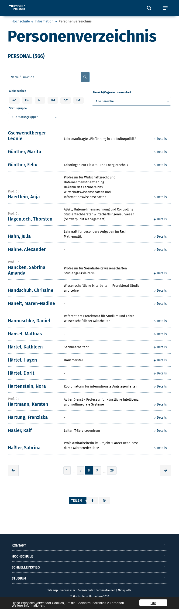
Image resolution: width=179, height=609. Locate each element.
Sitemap (53, 590)
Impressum (67, 590)
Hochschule (20, 21)
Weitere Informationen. (28, 605)
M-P (53, 100)
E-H (27, 100)
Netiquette (124, 590)
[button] (92, 500)
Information (44, 21)
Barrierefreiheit (105, 590)
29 (112, 470)
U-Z (78, 100)
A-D (14, 100)
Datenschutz (85, 590)
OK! (153, 602)
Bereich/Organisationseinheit (112, 92)
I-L (39, 100)
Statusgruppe (18, 108)
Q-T (66, 100)
